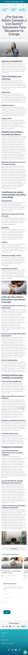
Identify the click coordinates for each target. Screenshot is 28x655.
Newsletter (4, 639)
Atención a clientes (7, 643)
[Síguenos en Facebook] (9, 650)
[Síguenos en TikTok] (19, 650)
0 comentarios (23, 38)
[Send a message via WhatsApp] (25, 652)
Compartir (15, 548)
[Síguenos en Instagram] (12, 650)
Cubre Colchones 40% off (14, 1)
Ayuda (3, 636)
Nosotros (4, 632)
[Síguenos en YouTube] (16, 650)
